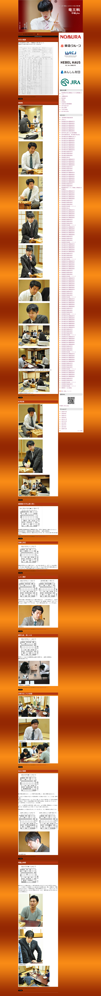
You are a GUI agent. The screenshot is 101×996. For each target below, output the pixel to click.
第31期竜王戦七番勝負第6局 (67, 325)
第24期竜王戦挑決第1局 (66, 200)
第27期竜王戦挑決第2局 (66, 255)
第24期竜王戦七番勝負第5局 (67, 198)
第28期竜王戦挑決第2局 (66, 272)
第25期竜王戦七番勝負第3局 (67, 213)
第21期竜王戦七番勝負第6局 (67, 148)
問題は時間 (22, 862)
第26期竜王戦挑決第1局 (66, 236)
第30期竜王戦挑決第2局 (66, 310)
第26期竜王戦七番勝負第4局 (67, 232)
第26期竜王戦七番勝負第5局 (67, 234)
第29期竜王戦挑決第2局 (66, 293)
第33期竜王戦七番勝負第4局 (67, 359)
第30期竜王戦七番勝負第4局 (67, 304)
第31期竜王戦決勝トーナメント (68, 335)
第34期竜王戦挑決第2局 (66, 380)
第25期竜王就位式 (65, 208)
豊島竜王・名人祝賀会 (66, 387)
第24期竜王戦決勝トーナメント (68, 206)
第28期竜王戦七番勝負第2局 (67, 263)
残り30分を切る (65, 111)
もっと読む (80, 430)
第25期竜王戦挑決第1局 (66, 219)
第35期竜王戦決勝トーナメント (68, 386)
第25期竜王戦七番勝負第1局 (67, 210)
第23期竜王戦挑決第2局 (66, 185)
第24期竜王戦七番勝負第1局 (67, 191)
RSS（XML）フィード (66, 391)
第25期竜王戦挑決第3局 (66, 223)
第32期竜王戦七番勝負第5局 (67, 344)
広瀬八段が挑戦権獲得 (66, 103)
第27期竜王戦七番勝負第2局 (67, 246)
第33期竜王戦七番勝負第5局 (67, 361)
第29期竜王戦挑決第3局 (66, 295)
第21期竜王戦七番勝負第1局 (67, 138)
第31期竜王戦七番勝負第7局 (67, 327)
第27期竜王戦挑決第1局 (66, 253)
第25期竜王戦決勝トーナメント (68, 225)
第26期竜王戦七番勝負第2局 (67, 229)
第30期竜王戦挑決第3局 (66, 312)
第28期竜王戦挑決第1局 (66, 270)
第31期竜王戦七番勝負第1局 (67, 316)
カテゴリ (62, 115)
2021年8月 (63, 423)
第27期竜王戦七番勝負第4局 (67, 249)
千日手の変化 (64, 109)
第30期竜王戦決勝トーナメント (68, 314)
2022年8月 (63, 413)
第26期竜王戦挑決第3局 (66, 240)
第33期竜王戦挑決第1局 (66, 363)
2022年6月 (63, 417)
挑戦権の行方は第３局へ (26, 504)
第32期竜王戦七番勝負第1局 (67, 336)
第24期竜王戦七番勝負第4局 (67, 196)
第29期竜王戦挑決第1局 (66, 291)
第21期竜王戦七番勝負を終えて (68, 136)
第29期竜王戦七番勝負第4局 (67, 283)
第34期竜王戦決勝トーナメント (68, 382)
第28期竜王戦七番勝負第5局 (67, 268)
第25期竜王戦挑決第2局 (66, 221)
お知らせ (63, 119)
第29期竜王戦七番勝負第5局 (67, 285)
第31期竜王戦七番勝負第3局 (67, 319)
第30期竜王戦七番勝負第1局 (67, 299)
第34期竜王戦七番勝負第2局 (67, 372)
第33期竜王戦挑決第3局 (66, 367)
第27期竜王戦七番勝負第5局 (67, 251)
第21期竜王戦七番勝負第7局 (67, 149)
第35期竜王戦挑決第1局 (66, 384)
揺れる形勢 (64, 107)
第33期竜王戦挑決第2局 (66, 365)
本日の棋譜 (22, 40)
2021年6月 (63, 427)
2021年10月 (64, 421)
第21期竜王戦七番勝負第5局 (67, 146)
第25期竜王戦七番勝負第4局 (67, 215)
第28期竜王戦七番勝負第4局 (67, 266)
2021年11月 (64, 419)
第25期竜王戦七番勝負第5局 (67, 217)
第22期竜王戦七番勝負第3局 (67, 163)
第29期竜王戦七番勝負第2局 (67, 280)
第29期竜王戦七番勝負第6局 (67, 287)
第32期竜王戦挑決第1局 (66, 346)
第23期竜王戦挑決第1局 (66, 183)
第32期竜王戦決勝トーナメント (68, 352)
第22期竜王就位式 (65, 157)
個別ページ (46, 96)
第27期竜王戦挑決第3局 (66, 257)
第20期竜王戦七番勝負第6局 (67, 130)
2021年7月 (63, 425)
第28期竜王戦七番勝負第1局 (67, 261)
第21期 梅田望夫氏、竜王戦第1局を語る (70, 134)
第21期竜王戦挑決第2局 (66, 153)
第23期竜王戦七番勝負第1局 (67, 172)
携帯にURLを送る (65, 405)
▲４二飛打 (22, 577)
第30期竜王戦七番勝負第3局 (67, 302)
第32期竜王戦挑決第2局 (66, 348)
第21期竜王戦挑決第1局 (66, 151)
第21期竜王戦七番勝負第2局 (67, 140)
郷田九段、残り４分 (25, 635)
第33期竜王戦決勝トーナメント (68, 369)
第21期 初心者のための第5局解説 (69, 132)
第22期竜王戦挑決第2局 (66, 168)
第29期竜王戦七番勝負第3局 (67, 282)
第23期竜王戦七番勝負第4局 (67, 178)
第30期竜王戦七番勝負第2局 (67, 300)
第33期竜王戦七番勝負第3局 (67, 357)
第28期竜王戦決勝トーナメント (68, 276)
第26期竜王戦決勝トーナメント (68, 242)
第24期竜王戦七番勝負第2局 (67, 193)
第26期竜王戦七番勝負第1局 (67, 227)
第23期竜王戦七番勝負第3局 (67, 176)
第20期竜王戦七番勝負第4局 (67, 127)
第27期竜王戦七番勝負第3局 (67, 247)
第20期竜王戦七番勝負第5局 (67, 129)
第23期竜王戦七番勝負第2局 (67, 174)
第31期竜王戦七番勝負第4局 (67, 321)
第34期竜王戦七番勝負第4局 (67, 376)
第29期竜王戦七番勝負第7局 (67, 289)
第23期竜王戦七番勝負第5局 (67, 180)
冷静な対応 (22, 542)
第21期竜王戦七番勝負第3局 (67, 142)
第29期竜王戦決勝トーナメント (68, 297)
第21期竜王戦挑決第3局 (66, 155)
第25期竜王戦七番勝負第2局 (67, 212)
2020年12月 (64, 428)
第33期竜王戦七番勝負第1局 (67, 353)
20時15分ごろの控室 (25, 694)
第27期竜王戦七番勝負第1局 (67, 244)
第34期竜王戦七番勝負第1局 (67, 370)
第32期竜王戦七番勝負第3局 (67, 340)
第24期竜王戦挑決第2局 (66, 202)
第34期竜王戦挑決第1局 (66, 378)
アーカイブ (63, 409)
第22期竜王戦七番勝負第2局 (67, 161)
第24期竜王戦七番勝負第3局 (67, 194)
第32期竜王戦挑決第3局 (66, 350)
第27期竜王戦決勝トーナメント (68, 259)
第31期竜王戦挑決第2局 (66, 331)
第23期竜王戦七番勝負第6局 (67, 182)
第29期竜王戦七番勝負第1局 (67, 278)
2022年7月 (63, 415)
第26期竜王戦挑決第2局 (40, 96)
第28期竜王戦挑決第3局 (66, 274)
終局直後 (21, 401)
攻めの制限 (22, 771)
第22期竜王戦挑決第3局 (66, 170)
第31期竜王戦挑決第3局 (66, 333)
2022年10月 (64, 411)
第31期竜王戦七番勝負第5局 (67, 323)
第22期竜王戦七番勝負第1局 (67, 159)
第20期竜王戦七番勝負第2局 (67, 123)
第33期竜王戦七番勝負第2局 (67, 355)
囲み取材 (63, 98)
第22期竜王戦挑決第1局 (66, 166)
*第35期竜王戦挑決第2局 (67, 117)
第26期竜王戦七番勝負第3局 (67, 230)
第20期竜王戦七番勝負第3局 (67, 125)
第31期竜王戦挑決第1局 (66, 329)
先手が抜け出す (65, 105)
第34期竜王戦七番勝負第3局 (67, 374)
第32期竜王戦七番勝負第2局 (67, 338)
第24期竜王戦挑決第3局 (66, 204)
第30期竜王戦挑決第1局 (66, 308)
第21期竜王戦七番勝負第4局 (67, 144)
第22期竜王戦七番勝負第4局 (67, 165)
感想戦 (20, 103)
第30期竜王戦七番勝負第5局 (67, 306)
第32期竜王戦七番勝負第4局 (67, 342)
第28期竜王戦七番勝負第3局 (67, 265)
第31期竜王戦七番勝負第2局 (67, 318)
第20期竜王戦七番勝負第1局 (67, 121)
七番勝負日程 (64, 96)
